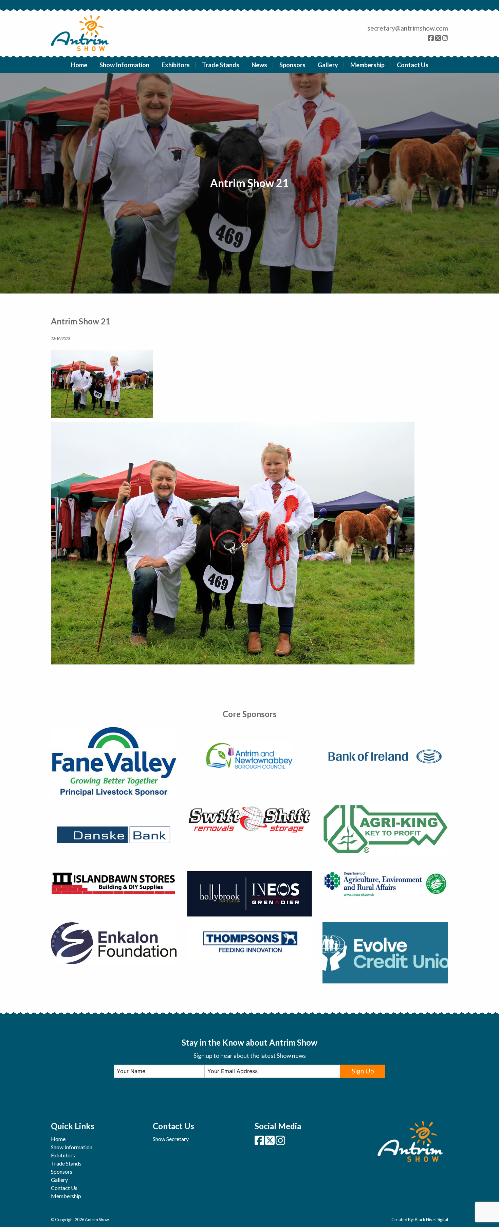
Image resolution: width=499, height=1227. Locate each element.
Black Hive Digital (431, 1219)
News (259, 65)
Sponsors (292, 65)
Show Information (124, 65)
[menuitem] (79, 65)
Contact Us (412, 65)
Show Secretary (171, 1139)
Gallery (328, 65)
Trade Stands (220, 65)
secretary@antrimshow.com (407, 28)
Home (79, 65)
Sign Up (363, 1071)
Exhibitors (176, 65)
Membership (367, 65)
